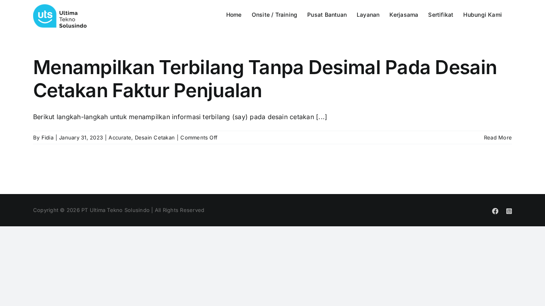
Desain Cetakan (155, 137)
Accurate (120, 137)
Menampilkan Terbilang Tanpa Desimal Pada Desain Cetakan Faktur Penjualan (265, 78)
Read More (498, 137)
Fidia (47, 137)
